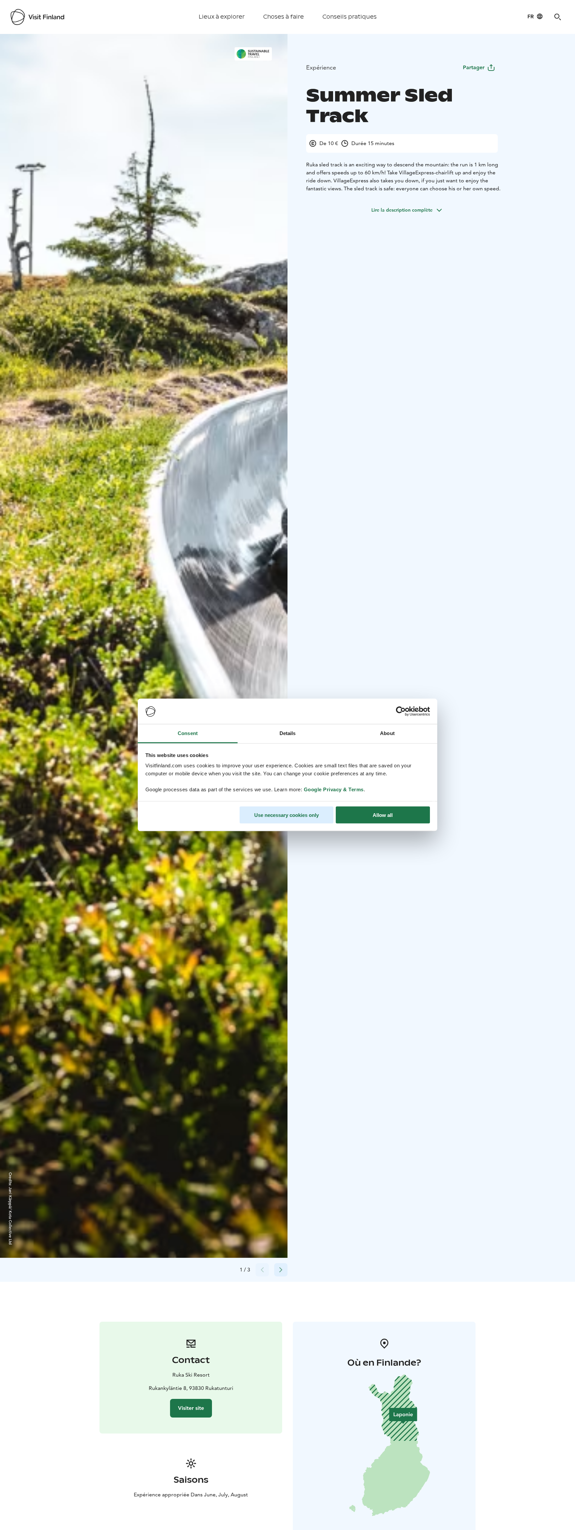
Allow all (383, 815)
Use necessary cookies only (286, 815)
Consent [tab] (188, 733)
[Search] (557, 17)
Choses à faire (283, 16)
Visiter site (191, 1408)
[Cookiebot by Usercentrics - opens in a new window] (401, 711)
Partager (473, 67)
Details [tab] (288, 733)
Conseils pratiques (349, 16)
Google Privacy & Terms (334, 789)
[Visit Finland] (37, 17)
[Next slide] (281, 1269)
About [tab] (387, 733)
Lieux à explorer (222, 16)
